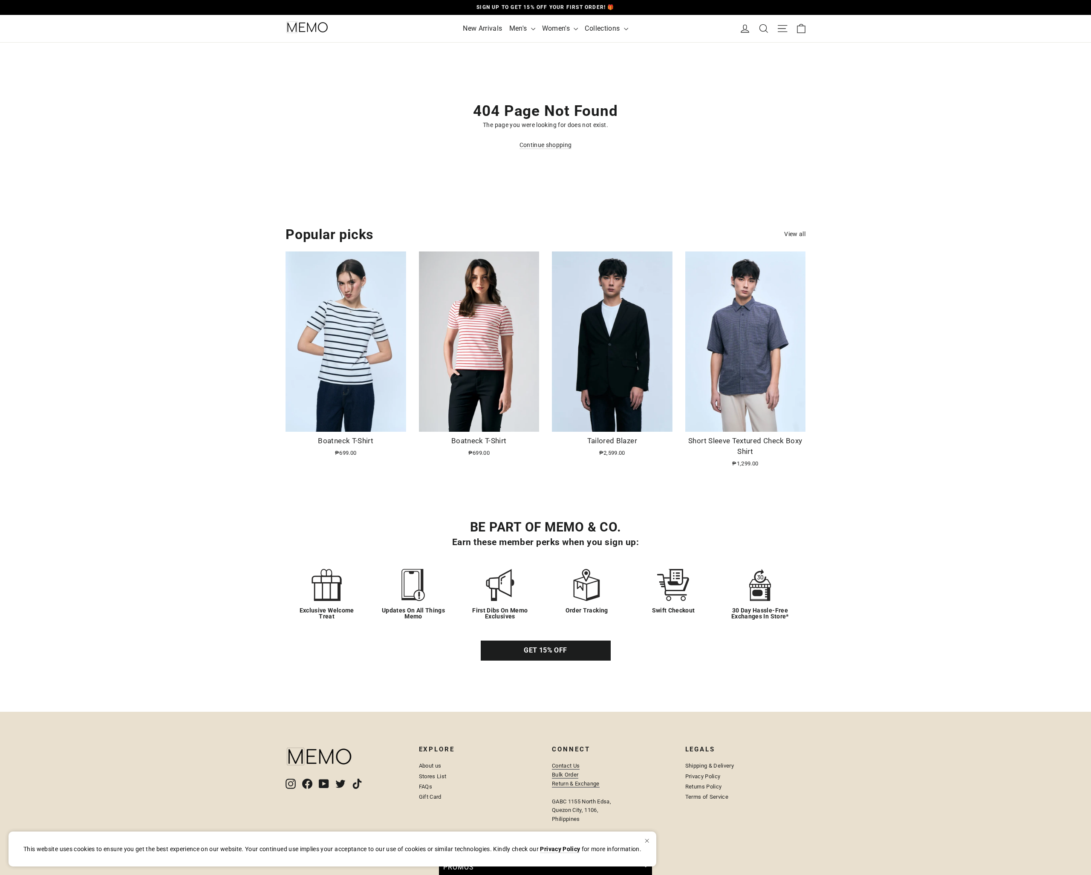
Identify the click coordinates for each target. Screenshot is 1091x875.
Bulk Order (565, 774)
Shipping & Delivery (709, 765)
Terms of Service (707, 797)
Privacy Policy (703, 776)
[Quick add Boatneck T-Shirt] (394, 422)
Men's (519, 28)
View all (794, 234)
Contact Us (566, 765)
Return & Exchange (576, 783)
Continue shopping (546, 145)
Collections (603, 28)
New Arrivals (482, 28)
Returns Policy (703, 786)
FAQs (425, 786)
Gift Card (430, 797)
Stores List (433, 776)
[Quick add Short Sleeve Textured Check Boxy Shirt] (794, 422)
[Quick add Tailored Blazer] (661, 422)
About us (430, 765)
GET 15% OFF (545, 650)
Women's (557, 28)
